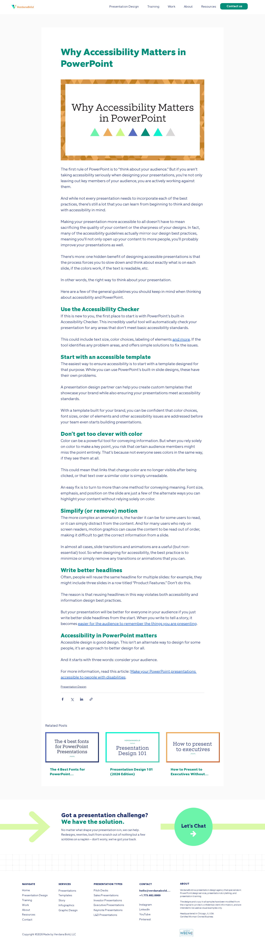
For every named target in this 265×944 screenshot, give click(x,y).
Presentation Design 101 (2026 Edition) (131, 771)
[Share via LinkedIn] (81, 699)
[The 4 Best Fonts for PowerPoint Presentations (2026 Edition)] (72, 747)
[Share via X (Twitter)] (72, 699)
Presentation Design (73, 687)
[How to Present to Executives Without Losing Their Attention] (193, 747)
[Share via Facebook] (62, 699)
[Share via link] (91, 699)
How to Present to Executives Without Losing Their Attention (190, 771)
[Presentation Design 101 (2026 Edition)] (132, 747)
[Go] (193, 834)
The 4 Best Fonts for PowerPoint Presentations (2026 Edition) (68, 771)
